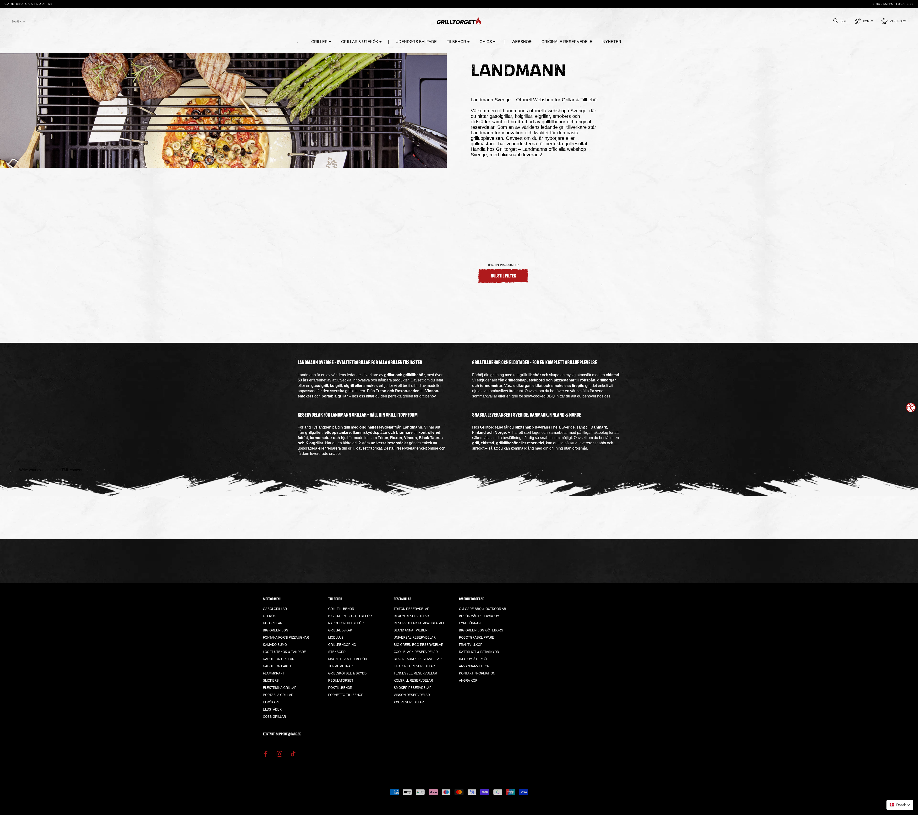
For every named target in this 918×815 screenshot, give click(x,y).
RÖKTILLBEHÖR (340, 688)
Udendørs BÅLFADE (416, 42)
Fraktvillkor (470, 645)
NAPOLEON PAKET (277, 666)
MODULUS (336, 637)
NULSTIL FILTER (503, 276)
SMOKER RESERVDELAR (413, 688)
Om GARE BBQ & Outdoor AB (482, 609)
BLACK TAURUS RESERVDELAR (418, 659)
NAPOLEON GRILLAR (278, 659)
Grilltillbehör (341, 609)
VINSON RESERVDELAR (412, 695)
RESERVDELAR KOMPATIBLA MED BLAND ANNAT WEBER (419, 626)
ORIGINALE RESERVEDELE (566, 42)
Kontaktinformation (477, 673)
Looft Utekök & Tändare (284, 652)
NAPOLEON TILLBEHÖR (346, 623)
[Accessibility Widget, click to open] (911, 407)
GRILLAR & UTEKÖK (359, 42)
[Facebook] (266, 753)
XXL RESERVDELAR (409, 702)
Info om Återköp (473, 659)
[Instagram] (279, 753)
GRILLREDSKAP (340, 630)
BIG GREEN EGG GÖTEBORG (481, 630)
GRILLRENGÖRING (342, 645)
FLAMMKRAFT (273, 673)
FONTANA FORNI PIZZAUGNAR (286, 637)
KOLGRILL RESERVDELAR (413, 680)
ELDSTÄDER (272, 709)
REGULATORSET (340, 680)
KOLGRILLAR (272, 623)
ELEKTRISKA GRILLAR (279, 688)
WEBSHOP (521, 42)
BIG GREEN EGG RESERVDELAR (418, 645)
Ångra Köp (468, 680)
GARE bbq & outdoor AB (29, 3)
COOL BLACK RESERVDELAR (416, 652)
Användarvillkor (474, 666)
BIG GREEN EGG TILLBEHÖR (350, 616)
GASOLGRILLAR (275, 609)
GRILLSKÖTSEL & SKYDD (347, 673)
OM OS (486, 42)
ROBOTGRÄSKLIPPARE (476, 637)
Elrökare (271, 702)
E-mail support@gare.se (893, 3)
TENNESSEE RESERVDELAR (415, 673)
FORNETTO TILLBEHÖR (345, 695)
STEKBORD (336, 652)
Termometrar (340, 666)
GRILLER (319, 42)
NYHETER (611, 42)
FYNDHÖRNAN (470, 623)
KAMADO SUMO (275, 645)
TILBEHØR (456, 42)
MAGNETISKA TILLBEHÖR (347, 659)
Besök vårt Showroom (479, 616)
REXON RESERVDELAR (411, 616)
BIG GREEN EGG (275, 630)
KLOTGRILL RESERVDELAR (414, 666)
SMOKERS (271, 680)
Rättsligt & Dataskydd (479, 652)
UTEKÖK (269, 616)
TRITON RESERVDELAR (411, 609)
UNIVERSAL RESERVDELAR (415, 637)
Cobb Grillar (274, 716)
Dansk (16, 21)
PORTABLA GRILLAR (278, 695)
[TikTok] (293, 753)
